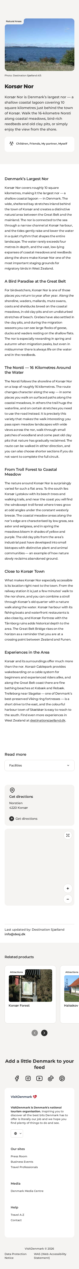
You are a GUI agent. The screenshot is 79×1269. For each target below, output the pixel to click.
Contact (16, 1220)
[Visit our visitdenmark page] (39, 1078)
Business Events (22, 1161)
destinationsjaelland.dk (47, 720)
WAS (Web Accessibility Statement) (50, 1256)
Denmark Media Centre (27, 1191)
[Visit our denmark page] (16, 1078)
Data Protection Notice (16, 1256)
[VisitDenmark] (24, 1097)
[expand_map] (68, 835)
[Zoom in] (67, 888)
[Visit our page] (28, 1078)
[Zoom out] (67, 899)
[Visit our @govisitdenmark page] (50, 1078)
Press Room (19, 1156)
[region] (39, 867)
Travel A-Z (17, 1215)
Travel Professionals (24, 1167)
